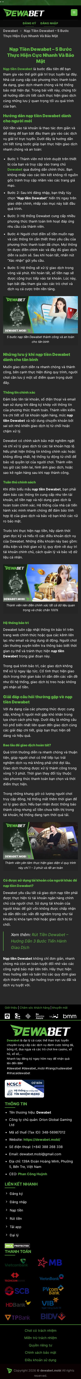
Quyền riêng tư (40, 1345)
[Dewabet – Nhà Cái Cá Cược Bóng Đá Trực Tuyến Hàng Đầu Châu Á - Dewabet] (24, 13)
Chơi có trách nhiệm (40, 1330)
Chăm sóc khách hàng (35, 1007)
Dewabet (10, 31)
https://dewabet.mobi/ (41, 1139)
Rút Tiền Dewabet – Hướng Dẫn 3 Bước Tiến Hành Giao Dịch (39, 941)
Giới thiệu (11, 1007)
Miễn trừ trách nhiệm (40, 1338)
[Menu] (74, 12)
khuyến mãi (60, 1007)
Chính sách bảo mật (40, 1352)
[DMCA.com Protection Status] (17, 1245)
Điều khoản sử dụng (40, 1360)
